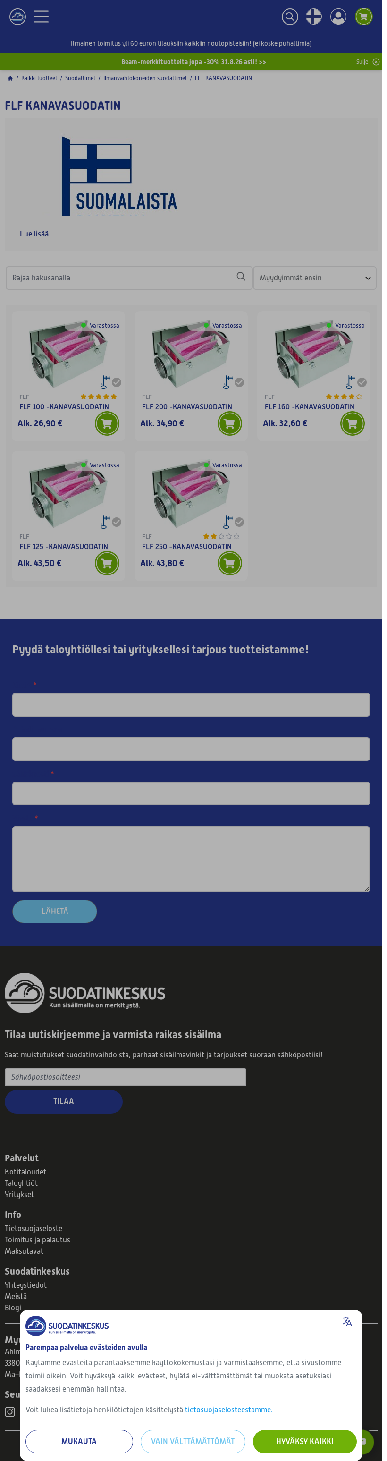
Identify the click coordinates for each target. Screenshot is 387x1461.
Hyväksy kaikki (305, 1441)
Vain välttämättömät (193, 1441)
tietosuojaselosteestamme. (229, 1410)
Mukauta (79, 1441)
